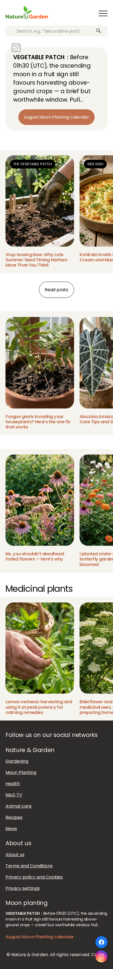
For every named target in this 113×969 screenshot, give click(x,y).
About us (14, 854)
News (11, 828)
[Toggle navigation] (103, 13)
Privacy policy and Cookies (34, 877)
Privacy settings (22, 888)
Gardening (16, 761)
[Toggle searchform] (89, 13)
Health (12, 784)
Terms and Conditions (29, 865)
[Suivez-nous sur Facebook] (101, 942)
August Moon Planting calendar (56, 117)
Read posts (56, 290)
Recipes (13, 817)
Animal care (18, 806)
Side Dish (95, 164)
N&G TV (13, 795)
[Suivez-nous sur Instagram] (101, 956)
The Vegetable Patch (32, 164)
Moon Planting (20, 772)
